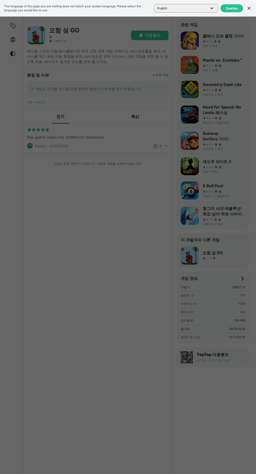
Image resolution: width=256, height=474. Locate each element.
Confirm (232, 8)
